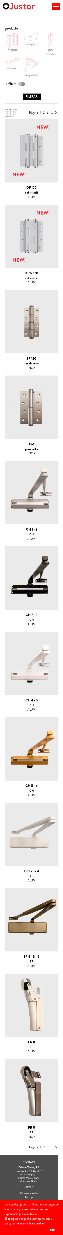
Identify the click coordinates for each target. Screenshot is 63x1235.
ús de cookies (37, 1223)
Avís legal (29, 1197)
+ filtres (10, 84)
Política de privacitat (29, 1193)
